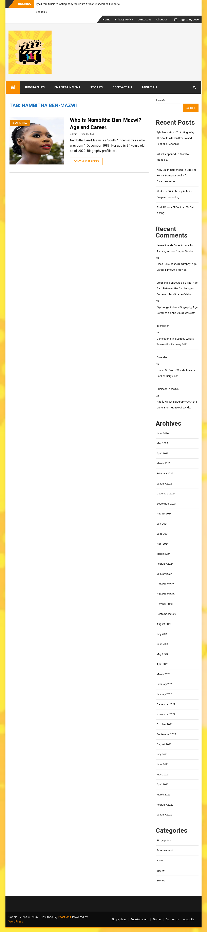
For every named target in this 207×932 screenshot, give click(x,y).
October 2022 (165, 724)
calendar (162, 357)
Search (160, 100)
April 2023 (163, 664)
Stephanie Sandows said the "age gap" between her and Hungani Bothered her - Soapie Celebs (177, 288)
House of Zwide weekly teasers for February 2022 (176, 373)
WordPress (15, 921)
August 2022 (164, 744)
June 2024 (163, 533)
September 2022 (166, 734)
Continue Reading (86, 161)
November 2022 (166, 714)
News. (160, 860)
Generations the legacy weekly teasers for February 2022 (175, 341)
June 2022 (163, 764)
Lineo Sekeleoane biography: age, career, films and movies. (177, 266)
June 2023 (163, 644)
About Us (162, 19)
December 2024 (166, 493)
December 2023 (166, 583)
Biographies (35, 87)
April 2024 (163, 543)
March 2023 (163, 674)
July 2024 (162, 523)
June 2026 (163, 433)
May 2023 (162, 654)
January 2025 (164, 483)
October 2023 (165, 603)
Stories (96, 87)
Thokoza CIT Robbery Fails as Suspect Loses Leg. (174, 194)
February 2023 (165, 684)
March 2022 (163, 794)
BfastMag (64, 917)
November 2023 (166, 593)
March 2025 (163, 463)
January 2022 (164, 814)
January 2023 (164, 694)
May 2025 (162, 443)
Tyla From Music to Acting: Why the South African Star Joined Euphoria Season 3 (175, 138)
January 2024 (164, 573)
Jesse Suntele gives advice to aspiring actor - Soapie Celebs (175, 248)
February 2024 (165, 563)
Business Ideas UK (168, 388)
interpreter (163, 325)
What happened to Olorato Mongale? (173, 157)
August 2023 (164, 624)
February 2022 (165, 804)
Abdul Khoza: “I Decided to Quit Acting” (175, 210)
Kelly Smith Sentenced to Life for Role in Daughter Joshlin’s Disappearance (176, 175)
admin (73, 133)
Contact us (144, 19)
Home (106, 19)
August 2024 (164, 513)
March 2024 (163, 553)
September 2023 (166, 613)
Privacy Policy (124, 19)
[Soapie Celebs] (13, 87)
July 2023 (162, 634)
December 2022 (166, 704)
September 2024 (166, 503)
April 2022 (163, 784)
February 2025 (165, 473)
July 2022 (162, 754)
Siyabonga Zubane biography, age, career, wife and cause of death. (177, 310)
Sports (161, 870)
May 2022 (162, 774)
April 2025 (163, 453)
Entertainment (67, 87)
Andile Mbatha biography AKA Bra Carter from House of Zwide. (177, 404)
